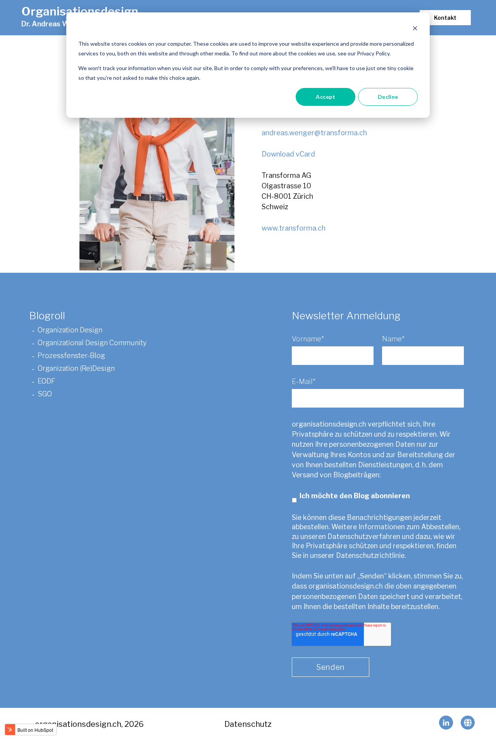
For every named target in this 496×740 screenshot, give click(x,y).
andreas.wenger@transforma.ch (314, 133)
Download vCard (288, 154)
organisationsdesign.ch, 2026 (89, 724)
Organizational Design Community (92, 343)
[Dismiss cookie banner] (415, 29)
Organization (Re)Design (76, 369)
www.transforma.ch (294, 228)
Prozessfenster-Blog (71, 356)
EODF (47, 381)
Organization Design (70, 330)
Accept (325, 96)
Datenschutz (248, 724)
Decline (388, 96)
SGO (45, 394)
